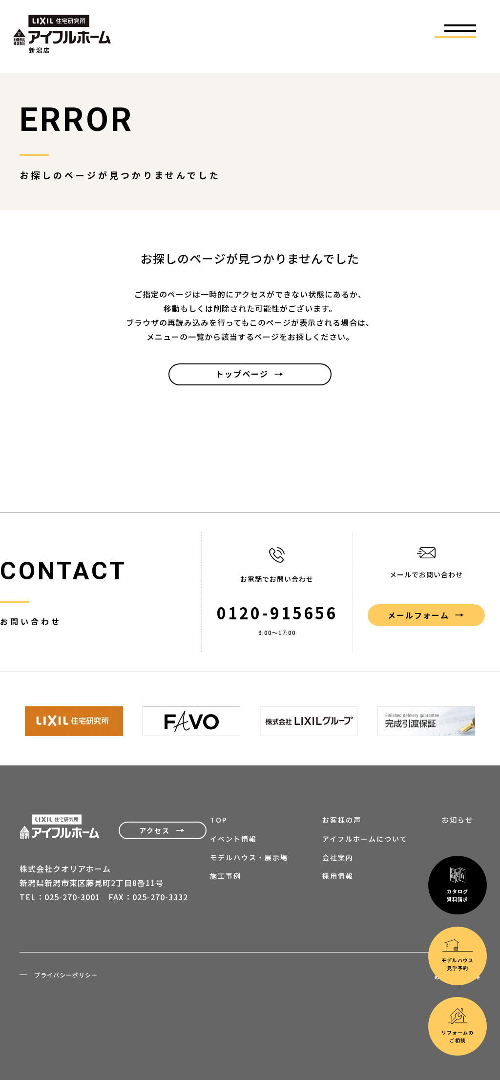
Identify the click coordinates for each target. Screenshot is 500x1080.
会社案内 (338, 857)
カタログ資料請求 (457, 895)
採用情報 (338, 876)
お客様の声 (341, 820)
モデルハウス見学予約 (457, 964)
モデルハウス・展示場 (249, 857)
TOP (219, 820)
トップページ (242, 374)
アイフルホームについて (365, 839)
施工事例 (225, 876)
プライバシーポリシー (66, 975)
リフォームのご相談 (457, 1036)
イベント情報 (233, 839)
